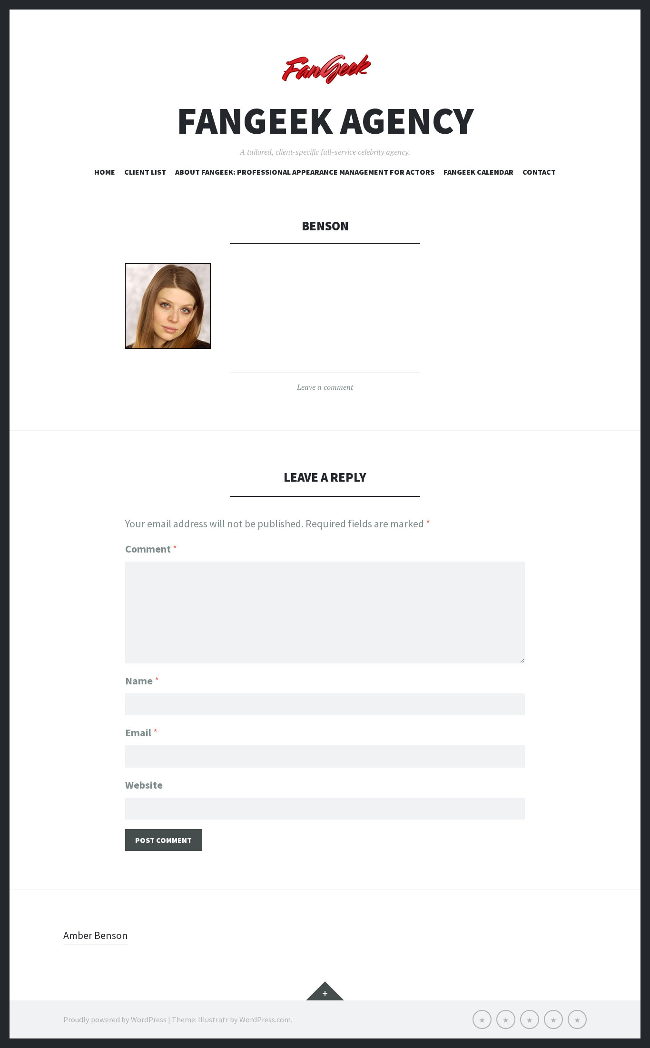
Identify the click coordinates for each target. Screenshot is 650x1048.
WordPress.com (265, 1019)
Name (142, 680)
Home (104, 172)
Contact (539, 172)
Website (144, 784)
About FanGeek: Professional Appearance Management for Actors (304, 172)
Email (141, 732)
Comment (151, 548)
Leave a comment (325, 387)
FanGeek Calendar (478, 172)
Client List (145, 172)
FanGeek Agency (325, 120)
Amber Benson (95, 935)
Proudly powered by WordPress (115, 1019)
